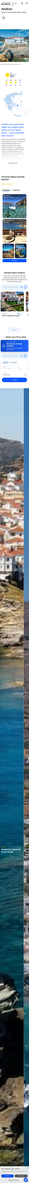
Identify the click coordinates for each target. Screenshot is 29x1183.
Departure (5, 373)
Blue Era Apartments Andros (11, 315)
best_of (3, 847)
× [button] (27, 1168)
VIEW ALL (14, 330)
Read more (3, 1173)
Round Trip (13, 362)
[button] (14, 1180)
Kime (18, 366)
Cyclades (16, 64)
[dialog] (14, 1174)
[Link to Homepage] (5, 3)
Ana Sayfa (3, 64)
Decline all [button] (21, 1176)
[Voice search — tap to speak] (21, 287)
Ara (15, 380)
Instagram (6, 190)
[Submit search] (25, 287)
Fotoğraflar (16, 190)
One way (5, 362)
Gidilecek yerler (9, 64)
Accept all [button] (7, 1176)
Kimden (4, 366)
